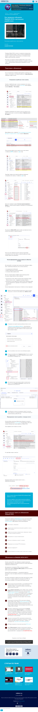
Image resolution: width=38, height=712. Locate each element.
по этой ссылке (17, 422)
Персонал (10, 13)
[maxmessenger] (20, 706)
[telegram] (16, 706)
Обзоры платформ (17, 13)
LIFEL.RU (6, 13)
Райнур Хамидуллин (8, 521)
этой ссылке (22, 85)
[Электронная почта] (21, 706)
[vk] (18, 706)
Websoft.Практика (18, 518)
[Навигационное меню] (36, 1)
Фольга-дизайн (22, 701)
